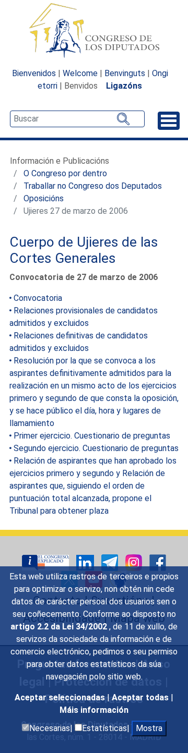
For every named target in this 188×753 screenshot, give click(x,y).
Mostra (149, 728)
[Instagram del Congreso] (135, 562)
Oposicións (44, 198)
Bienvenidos (34, 73)
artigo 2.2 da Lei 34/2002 (59, 626)
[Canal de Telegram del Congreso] (111, 562)
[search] (77, 119)
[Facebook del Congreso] (158, 562)
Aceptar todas (141, 697)
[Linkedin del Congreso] (86, 562)
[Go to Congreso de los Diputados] (94, 30)
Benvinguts (124, 73)
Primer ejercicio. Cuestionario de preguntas (92, 436)
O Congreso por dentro (65, 173)
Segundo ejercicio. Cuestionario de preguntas (96, 448)
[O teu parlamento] (46, 562)
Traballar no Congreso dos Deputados (93, 186)
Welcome (80, 73)
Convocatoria (38, 298)
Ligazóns (124, 86)
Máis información (94, 710)
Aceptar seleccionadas (61, 697)
